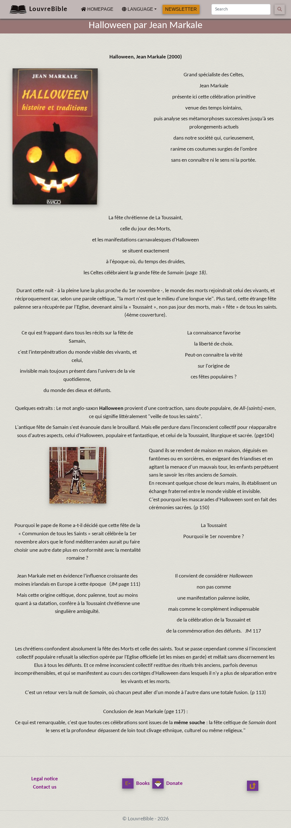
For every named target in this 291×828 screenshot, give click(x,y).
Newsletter (181, 9)
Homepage (99, 9)
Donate (174, 783)
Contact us (45, 787)
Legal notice (44, 779)
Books (142, 783)
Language (139, 9)
